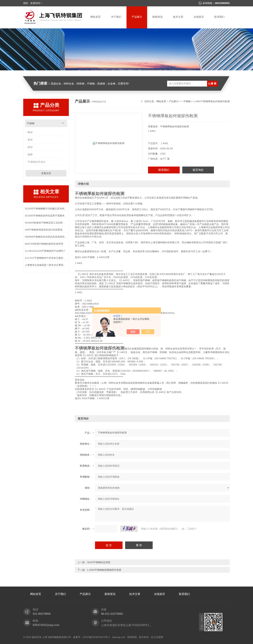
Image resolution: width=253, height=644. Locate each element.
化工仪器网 (157, 637)
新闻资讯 (157, 16)
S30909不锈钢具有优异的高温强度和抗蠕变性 (46, 236)
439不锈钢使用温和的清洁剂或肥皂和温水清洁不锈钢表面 (46, 229)
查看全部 (46, 173)
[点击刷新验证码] (129, 529)
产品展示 (137, 16)
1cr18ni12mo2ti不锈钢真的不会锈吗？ (45, 250)
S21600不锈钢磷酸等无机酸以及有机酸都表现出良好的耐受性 (46, 208)
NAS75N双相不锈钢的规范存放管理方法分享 (46, 243)
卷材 (30, 139)
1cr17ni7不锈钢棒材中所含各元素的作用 (46, 258)
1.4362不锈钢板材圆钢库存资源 (104, 569)
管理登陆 (132, 637)
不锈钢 (30, 123)
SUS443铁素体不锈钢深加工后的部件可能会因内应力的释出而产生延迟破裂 (46, 222)
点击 (63, 123)
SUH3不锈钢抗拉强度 (98, 562)
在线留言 (199, 16)
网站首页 (95, 16)
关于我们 (116, 16)
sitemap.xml (118, 637)
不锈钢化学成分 (37, 161)
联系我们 (219, 16)
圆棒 (30, 154)
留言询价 (198, 169)
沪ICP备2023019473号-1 (96, 637)
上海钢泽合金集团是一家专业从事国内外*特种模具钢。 (46, 265)
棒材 (30, 132)
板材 (30, 147)
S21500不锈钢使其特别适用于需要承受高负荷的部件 (46, 215)
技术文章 (178, 16)
